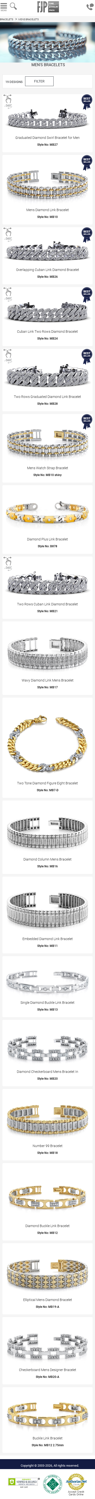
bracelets (6, 19)
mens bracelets (28, 19)
